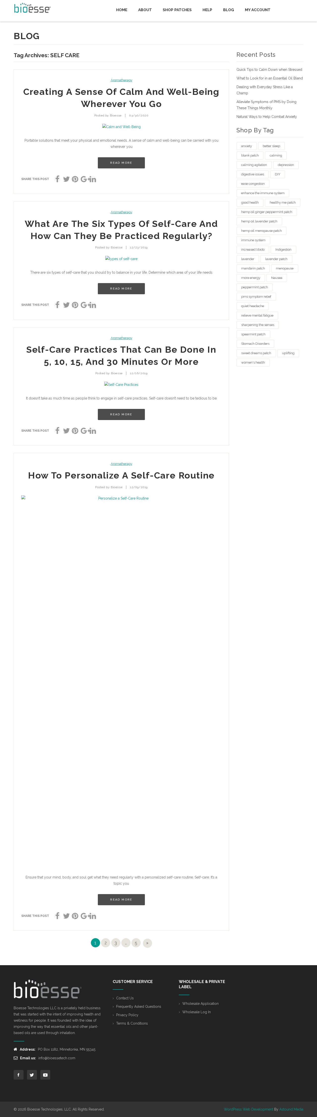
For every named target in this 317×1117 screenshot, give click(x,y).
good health (250, 202)
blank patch (250, 155)
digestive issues (252, 174)
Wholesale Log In (196, 1012)
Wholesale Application (200, 1004)
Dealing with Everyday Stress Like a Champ (265, 90)
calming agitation (254, 165)
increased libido (252, 249)
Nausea (276, 278)
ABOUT (145, 10)
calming (276, 155)
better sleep (271, 146)
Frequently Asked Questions (138, 1007)
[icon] (19, 1075)
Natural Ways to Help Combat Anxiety (267, 117)
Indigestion (283, 249)
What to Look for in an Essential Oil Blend (270, 78)
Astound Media (291, 1109)
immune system (253, 240)
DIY (277, 174)
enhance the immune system (263, 193)
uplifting (288, 353)
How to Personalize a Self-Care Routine (121, 475)
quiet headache (252, 306)
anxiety (246, 146)
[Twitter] (66, 179)
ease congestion (253, 184)
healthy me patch (283, 202)
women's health (253, 362)
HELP (207, 10)
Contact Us (125, 998)
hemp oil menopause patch (261, 231)
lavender (247, 259)
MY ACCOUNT (257, 10)
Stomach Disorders (255, 344)
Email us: (28, 1058)
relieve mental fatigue (257, 315)
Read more (121, 162)
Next (147, 943)
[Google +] (84, 179)
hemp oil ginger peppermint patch (266, 212)
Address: (27, 1049)
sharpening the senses (257, 325)
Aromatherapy (121, 80)
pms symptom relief (256, 296)
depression (286, 165)
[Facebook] (57, 179)
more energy (250, 278)
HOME (121, 10)
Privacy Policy (127, 1015)
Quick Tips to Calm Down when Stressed (269, 70)
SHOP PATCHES (177, 10)
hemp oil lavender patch (259, 221)
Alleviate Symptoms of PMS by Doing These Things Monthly (266, 105)
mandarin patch (253, 268)
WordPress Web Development (248, 1109)
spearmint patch (253, 334)
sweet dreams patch (256, 353)
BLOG (228, 10)
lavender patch (276, 259)
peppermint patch (254, 287)
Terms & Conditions (132, 1023)
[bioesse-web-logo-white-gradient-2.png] (48, 989)
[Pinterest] (75, 179)
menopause (284, 268)
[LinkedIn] (93, 179)
